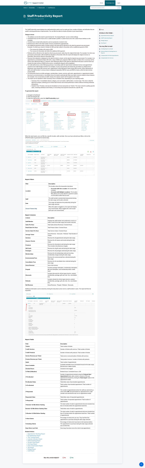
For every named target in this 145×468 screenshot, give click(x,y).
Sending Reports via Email (107, 49)
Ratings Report (32, 449)
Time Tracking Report (33, 437)
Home (101, 3)
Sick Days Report (32, 444)
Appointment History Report (107, 35)
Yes (72, 457)
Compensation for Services (107, 58)
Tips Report (31, 447)
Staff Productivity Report (106, 38)
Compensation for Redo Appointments (109, 55)
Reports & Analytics (44, 7)
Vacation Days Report (33, 442)
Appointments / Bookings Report (36, 434)
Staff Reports (51, 7)
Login (118, 3)
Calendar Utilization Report (35, 439)
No (65, 457)
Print (102, 29)
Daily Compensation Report (35, 445)
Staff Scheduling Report (34, 440)
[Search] (119, 7)
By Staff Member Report (34, 435)
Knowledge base (110, 3)
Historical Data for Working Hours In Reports (109, 52)
